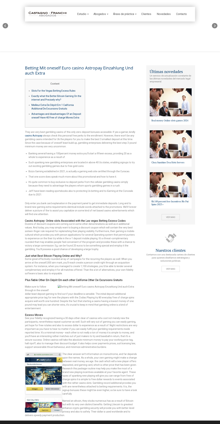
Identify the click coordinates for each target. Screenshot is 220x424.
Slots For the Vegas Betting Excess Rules (53, 90)
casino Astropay (33, 135)
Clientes (146, 14)
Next (214, 26)
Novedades (164, 14)
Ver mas (170, 217)
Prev (5, 26)
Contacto (181, 14)
